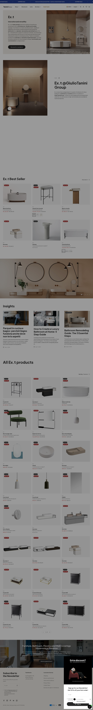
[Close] (89, 658)
